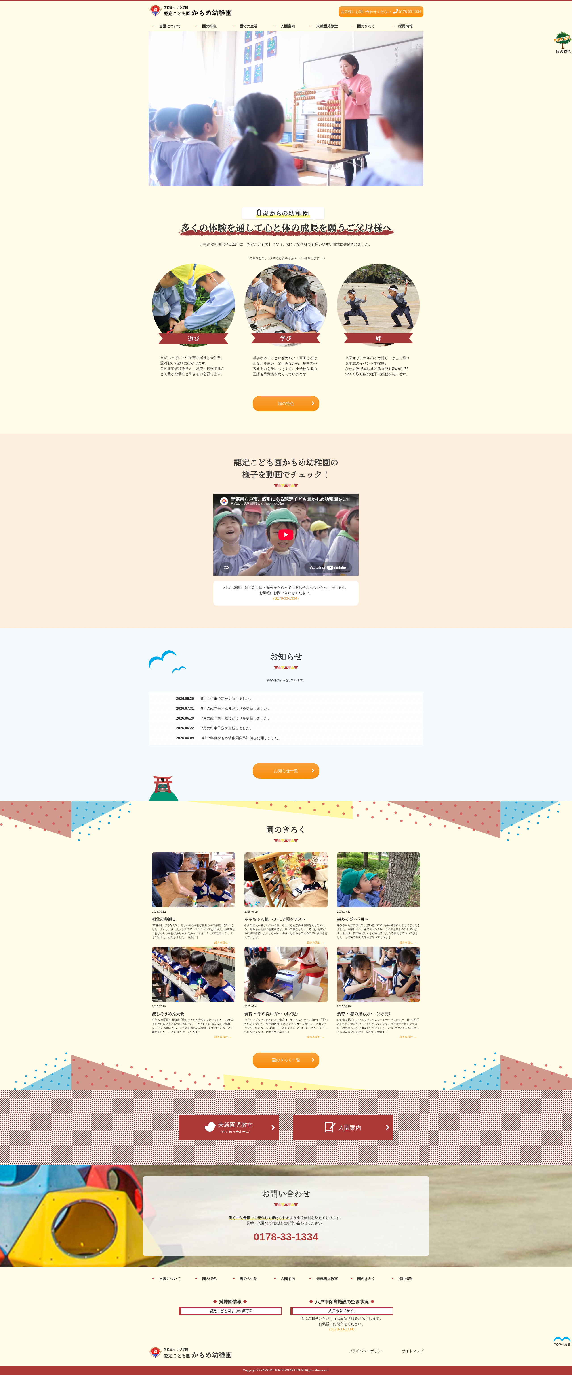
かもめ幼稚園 (198, 1353)
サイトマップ (412, 1351)
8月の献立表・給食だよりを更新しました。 (223, 708)
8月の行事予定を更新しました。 (214, 698)
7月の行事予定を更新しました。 (214, 728)
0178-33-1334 (381, 12)
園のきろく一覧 (286, 1060)
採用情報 (405, 26)
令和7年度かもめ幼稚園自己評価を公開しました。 (229, 738)
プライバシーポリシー (366, 1351)
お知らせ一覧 (286, 771)
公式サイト (342, 1311)
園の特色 (209, 26)
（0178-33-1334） (286, 598)
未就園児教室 (327, 26)
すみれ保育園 (231, 1311)
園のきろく (366, 26)
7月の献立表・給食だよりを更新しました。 (223, 718)
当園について (170, 26)
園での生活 (248, 26)
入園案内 (288, 26)
